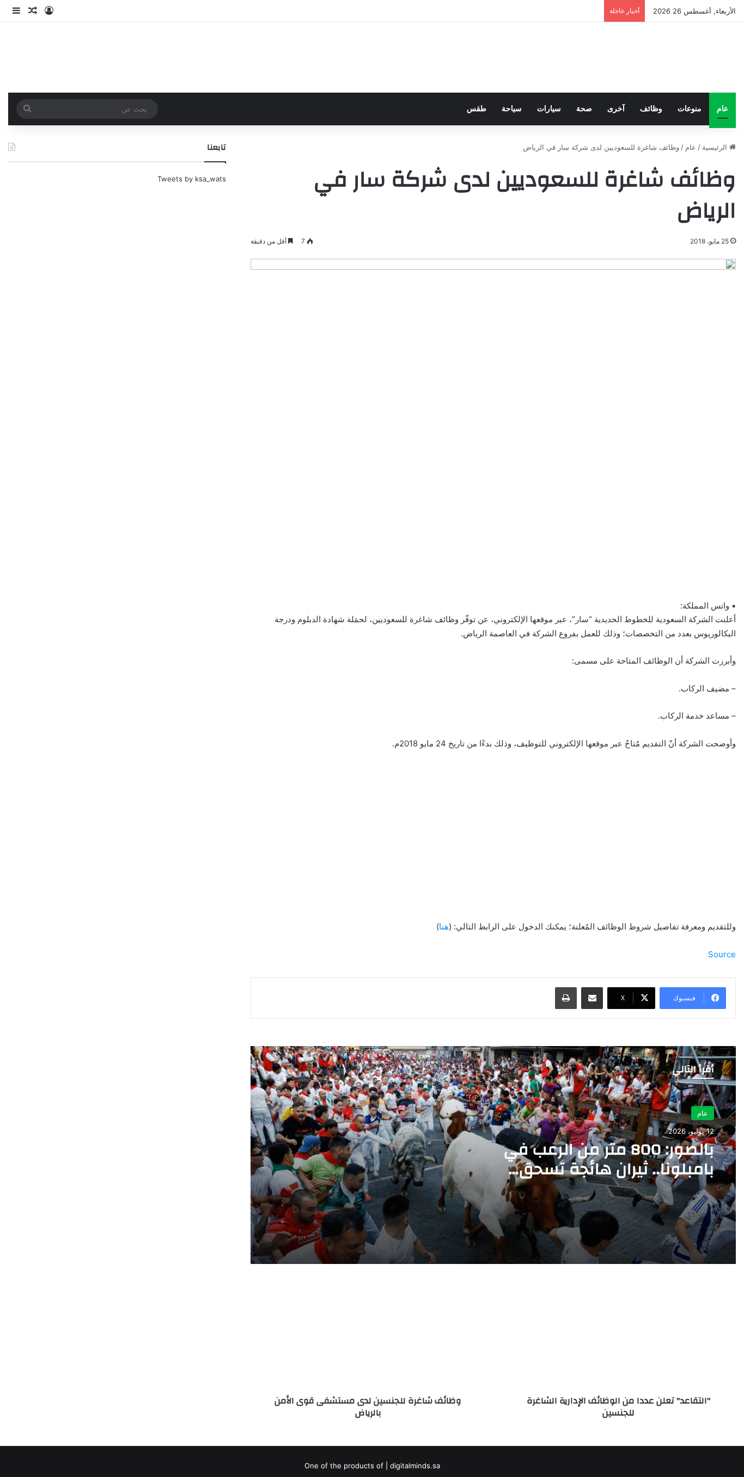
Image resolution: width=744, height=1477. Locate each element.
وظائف (651, 109)
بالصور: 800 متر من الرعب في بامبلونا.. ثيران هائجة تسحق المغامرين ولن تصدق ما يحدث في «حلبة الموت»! (594, 1178)
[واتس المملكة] (654, 57)
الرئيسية (715, 147)
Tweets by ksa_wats (191, 178)
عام (722, 109)
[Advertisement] (493, 840)
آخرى (616, 109)
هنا (444, 926)
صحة (584, 109)
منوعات (690, 109)
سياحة (512, 109)
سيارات (549, 109)
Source (722, 954)
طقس (476, 109)
